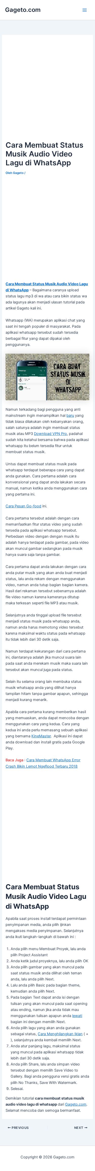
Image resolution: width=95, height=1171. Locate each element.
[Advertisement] (47, 87)
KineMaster (41, 736)
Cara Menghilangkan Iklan (60, 1034)
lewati (77, 1015)
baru (70, 415)
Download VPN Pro (50, 433)
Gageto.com (23, 9)
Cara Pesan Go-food (23, 506)
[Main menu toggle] (84, 10)
